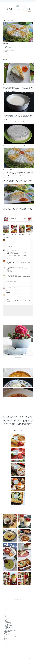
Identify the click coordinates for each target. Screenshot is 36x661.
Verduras (20, 213)
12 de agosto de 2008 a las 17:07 (16, 261)
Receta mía (22, 423)
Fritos (21, 419)
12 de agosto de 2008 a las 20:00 (18, 267)
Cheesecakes (15, 417)
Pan (7, 421)
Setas (4, 424)
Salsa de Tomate (6, 632)
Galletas (26, 419)
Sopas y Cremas (11, 424)
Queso (10, 423)
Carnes (7, 417)
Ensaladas (18, 419)
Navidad (5, 421)
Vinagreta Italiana (7, 624)
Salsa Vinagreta (6, 641)
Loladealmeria (8, 294)
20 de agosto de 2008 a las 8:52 (14, 281)
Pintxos (28, 421)
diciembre (6, 617)
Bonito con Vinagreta (7, 640)
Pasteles (12, 421)
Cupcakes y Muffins (12, 419)
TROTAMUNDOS (8, 250)
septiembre (6, 620)
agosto (6, 621)
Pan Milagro (6, 626)
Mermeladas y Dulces (29, 420)
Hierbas (7, 420)
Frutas (23, 419)
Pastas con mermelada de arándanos (9, 639)
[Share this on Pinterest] (7, 215)
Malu (7, 287)
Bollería (4, 417)
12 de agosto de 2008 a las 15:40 (16, 250)
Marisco (18, 420)
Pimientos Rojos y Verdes (8, 623)
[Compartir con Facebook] (3, 215)
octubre (6, 619)
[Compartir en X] (5, 215)
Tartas (16, 424)
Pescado (25, 421)
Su (6, 275)
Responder (8, 258)
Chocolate (19, 417)
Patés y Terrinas (20, 421)
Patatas (15, 421)
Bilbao (17, 416)
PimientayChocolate (9, 267)
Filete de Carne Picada (7, 622)
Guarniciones (30, 419)
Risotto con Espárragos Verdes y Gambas (10, 636)
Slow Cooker (6, 424)
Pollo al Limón (6, 643)
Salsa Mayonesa (6, 628)
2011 (4, 613)
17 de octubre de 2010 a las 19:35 (13, 287)
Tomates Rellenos (7, 629)
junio (5, 645)
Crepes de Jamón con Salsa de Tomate (10, 630)
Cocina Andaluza (25, 417)
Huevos (4, 213)
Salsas (26, 423)
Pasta (9, 421)
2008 (4, 616)
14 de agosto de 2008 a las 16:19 (13, 275)
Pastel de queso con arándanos (9, 635)
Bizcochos (21, 416)
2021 (4, 602)
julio (5, 644)
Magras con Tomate (7, 631)
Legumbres (14, 420)
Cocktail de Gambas (7, 627)
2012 (4, 612)
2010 (4, 614)
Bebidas (14, 416)
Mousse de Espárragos (7, 633)
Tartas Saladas (15, 213)
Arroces (11, 416)
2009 (4, 615)
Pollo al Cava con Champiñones (9, 634)
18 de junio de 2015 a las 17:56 (16, 294)
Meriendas (22, 420)
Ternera (24, 424)
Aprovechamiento (6, 416)
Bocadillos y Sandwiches (28, 416)
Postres (6, 423)
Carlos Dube (8, 261)
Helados (4, 420)
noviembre (6, 618)
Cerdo (11, 417)
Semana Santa (30, 423)
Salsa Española (6, 638)
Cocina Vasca (30, 417)
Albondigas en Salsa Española (8, 637)
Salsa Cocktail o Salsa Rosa (8, 625)
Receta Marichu (9, 213)
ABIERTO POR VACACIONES (8, 642)
